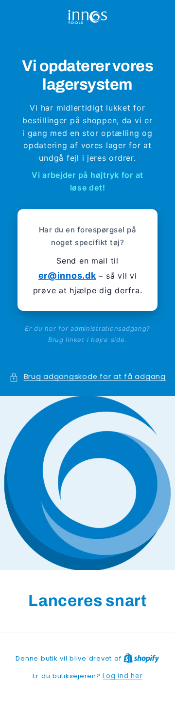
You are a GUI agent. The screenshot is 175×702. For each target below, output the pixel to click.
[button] (87, 377)
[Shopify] (141, 658)
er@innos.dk (67, 275)
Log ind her (122, 676)
